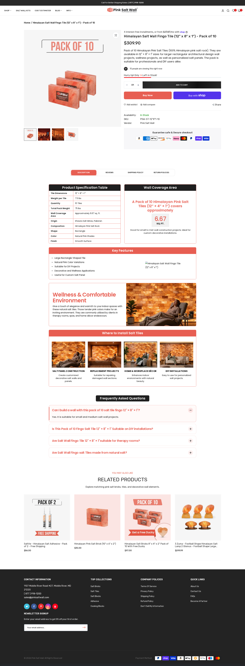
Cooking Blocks (97, 606)
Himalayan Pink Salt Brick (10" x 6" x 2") (95, 544)
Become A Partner (199, 601)
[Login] (223, 10)
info (68, 10)
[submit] (83, 627)
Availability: (130, 115)
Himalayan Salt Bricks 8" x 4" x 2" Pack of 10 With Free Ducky (147, 545)
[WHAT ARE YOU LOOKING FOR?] (228, 10)
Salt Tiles (95, 591)
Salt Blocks (96, 596)
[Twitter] (27, 606)
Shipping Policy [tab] (135, 172)
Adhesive (95, 601)
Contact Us (196, 591)
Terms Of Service (149, 586)
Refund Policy (147, 601)
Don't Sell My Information (152, 606)
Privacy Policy (147, 591)
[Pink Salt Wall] (122, 10)
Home (27, 22)
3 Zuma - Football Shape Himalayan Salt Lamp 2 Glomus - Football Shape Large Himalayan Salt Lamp (196, 545)
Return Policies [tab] (161, 172)
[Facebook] (34, 606)
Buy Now (148, 95)
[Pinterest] (41, 606)
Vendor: (128, 123)
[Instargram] (48, 606)
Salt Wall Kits (23, 10)
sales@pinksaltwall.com (36, 597)
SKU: (126, 119)
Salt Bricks (95, 586)
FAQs (193, 596)
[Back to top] (237, 645)
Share (218, 104)
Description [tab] (84, 172)
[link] (65, 499)
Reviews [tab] (109, 172)
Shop (7, 10)
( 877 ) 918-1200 (136, 3)
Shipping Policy (147, 596)
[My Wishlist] (233, 10)
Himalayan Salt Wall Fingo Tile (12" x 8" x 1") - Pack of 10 (170, 36)
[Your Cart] (239, 10)
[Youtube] (55, 606)
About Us (195, 586)
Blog (57, 10)
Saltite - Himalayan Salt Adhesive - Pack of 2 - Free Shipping (45, 545)
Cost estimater (43, 10)
